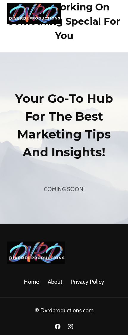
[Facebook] (57, 326)
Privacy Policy (87, 281)
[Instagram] (70, 326)
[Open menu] (114, 12)
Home (31, 281)
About (55, 281)
